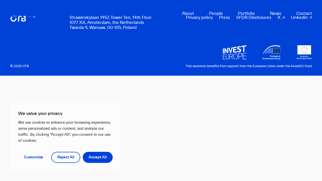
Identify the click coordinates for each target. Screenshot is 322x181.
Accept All (98, 157)
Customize (33, 157)
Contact (304, 14)
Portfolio (246, 14)
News (275, 14)
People (216, 14)
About (188, 14)
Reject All (65, 157)
